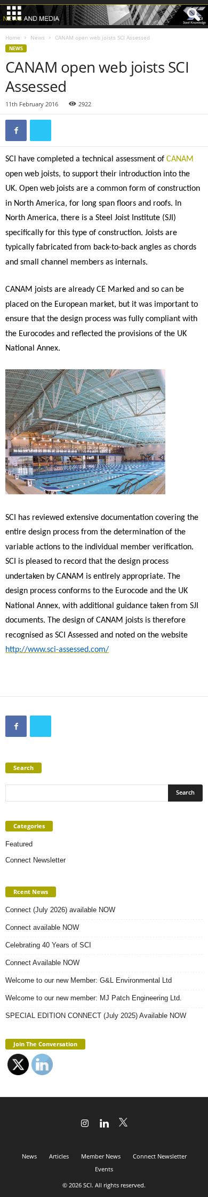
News (37, 37)
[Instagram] (84, 1124)
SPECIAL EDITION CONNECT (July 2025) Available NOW (95, 1016)
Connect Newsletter (35, 860)
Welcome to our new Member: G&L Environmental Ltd (88, 980)
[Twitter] (40, 130)
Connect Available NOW (42, 963)
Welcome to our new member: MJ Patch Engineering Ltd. (93, 998)
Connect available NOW (42, 927)
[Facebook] (16, 130)
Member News (101, 1156)
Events (104, 1169)
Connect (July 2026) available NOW (60, 910)
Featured (19, 844)
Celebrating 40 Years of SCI (48, 945)
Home (12, 37)
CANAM (180, 159)
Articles (59, 1156)
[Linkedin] (104, 1124)
